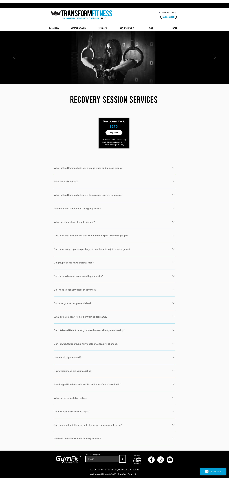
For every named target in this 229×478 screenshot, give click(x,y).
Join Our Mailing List (92, 454)
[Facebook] (151, 459)
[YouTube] (170, 459)
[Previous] (14, 57)
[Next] (214, 57)
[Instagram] (160, 459)
